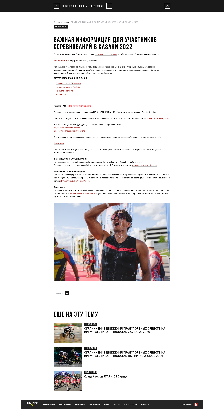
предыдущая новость (74, 5)
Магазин (117, 404)
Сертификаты (94, 404)
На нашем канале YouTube (68, 87)
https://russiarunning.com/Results (69, 130)
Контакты (145, 404)
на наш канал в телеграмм (82, 193)
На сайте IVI (61, 94)
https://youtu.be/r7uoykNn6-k (75, 180)
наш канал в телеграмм (106, 54)
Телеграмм (59, 143)
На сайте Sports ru (64, 90)
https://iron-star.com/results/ (67, 127)
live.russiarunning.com (159, 118)
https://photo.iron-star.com (144, 165)
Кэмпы (107, 404)
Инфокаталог (61, 61)
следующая (97, 5)
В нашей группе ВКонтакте (68, 83)
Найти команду (65, 404)
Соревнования (49, 404)
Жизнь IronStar (130, 404)
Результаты (80, 404)
